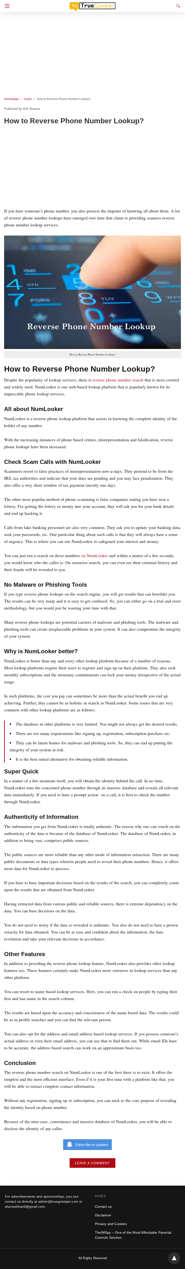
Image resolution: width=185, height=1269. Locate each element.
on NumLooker (94, 555)
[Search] (177, 6)
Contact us (103, 1206)
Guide (28, 99)
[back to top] (174, 1258)
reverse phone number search (117, 380)
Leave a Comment (92, 1163)
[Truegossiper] (92, 4)
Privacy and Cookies (111, 1224)
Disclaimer (103, 1215)
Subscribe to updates (91, 1145)
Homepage (11, 99)
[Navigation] (6, 6)
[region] (91, 167)
